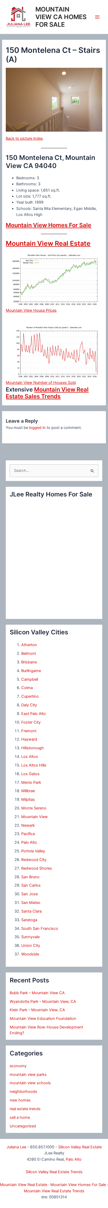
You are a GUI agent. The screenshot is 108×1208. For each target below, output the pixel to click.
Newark (28, 825)
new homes (20, 1100)
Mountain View (34, 816)
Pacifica (28, 833)
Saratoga (29, 920)
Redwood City (33, 859)
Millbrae (28, 790)
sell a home (20, 1117)
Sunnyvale (30, 937)
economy (18, 1066)
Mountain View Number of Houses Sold (41, 382)
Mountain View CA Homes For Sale (61, 16)
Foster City (31, 722)
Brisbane (29, 662)
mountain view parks (28, 1074)
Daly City (29, 705)
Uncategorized (23, 1126)
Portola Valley (33, 851)
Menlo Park (31, 782)
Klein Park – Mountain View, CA (37, 1010)
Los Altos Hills (33, 765)
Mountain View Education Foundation (43, 1018)
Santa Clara (31, 911)
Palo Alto (29, 842)
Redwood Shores (36, 868)
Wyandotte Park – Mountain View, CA (43, 1001)
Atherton (29, 644)
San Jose (29, 894)
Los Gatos (30, 773)
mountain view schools (30, 1083)
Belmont (28, 653)
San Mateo (30, 902)
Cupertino (30, 696)
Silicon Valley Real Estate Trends (54, 1172)
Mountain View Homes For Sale (48, 225)
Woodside (30, 954)
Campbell (29, 679)
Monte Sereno (33, 808)
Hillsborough (32, 748)
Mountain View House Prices (31, 310)
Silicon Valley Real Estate (80, 1147)
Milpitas (28, 799)
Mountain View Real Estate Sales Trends (47, 393)
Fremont (28, 731)
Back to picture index (24, 138)
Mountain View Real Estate (48, 243)
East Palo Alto (33, 713)
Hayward (29, 739)
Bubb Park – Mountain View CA (37, 993)
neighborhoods (23, 1091)
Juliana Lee (16, 1147)
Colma (27, 687)
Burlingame (31, 670)
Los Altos (29, 756)
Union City (30, 945)
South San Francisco (39, 928)
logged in (37, 427)
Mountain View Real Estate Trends (54, 1191)
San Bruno (30, 877)
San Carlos (31, 885)
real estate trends (25, 1108)
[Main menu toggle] (97, 17)
